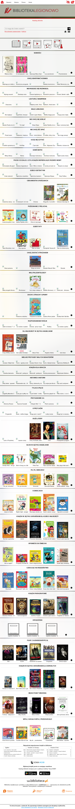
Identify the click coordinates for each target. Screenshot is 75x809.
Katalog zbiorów (37, 20)
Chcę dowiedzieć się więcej (29, 807)
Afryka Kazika (30, 754)
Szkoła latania (7, 752)
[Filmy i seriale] (37, 48)
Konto (30, 2)
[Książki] (16, 48)
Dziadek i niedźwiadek (54, 749)
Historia (16, 2)
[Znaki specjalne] (69, 32)
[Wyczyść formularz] (65, 32)
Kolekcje (23, 31)
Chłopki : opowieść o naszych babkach (35, 752)
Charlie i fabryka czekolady (9, 755)
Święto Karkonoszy (53, 755)
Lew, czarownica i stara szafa (10, 749)
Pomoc (24, 2)
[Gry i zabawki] (58, 48)
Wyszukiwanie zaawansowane (13, 31)
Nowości (8, 2)
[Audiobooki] (27, 48)
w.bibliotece (43, 784)
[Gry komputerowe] (48, 48)
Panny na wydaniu (53, 752)
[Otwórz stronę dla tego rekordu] (8, 64)
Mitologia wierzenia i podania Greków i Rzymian (14, 754)
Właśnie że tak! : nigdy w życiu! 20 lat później (59, 754)
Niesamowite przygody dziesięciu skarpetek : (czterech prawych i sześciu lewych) (21, 751)
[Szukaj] (69, 28)
